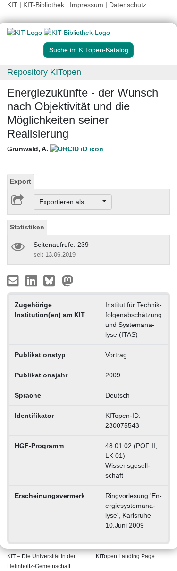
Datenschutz (127, 4)
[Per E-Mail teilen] (14, 280)
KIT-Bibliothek (44, 4)
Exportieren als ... (70, 201)
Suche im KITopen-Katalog (88, 50)
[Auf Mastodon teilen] (68, 280)
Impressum (86, 4)
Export (20, 181)
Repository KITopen (44, 72)
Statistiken (27, 227)
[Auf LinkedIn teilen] (32, 280)
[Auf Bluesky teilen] (51, 280)
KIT (12, 4)
